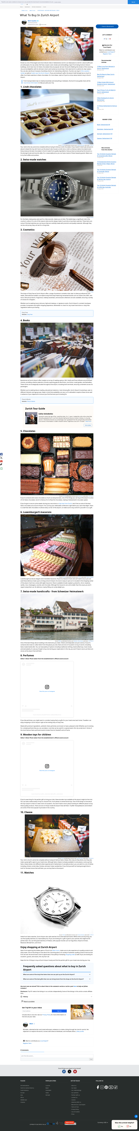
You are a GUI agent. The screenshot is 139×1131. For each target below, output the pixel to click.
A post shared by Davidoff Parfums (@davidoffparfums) (47, 714)
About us (73, 1085)
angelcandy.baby (80, 145)
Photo (63, 145)
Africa (22, 1097)
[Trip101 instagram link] (108, 39)
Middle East (24, 1100)
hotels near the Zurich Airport (40, 73)
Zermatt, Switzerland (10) (104, 134)
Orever (79, 577)
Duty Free (29, 314)
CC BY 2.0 (91, 145)
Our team (74, 1088)
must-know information (30, 83)
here (75, 986)
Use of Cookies (75, 1112)
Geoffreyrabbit (80, 858)
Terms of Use (75, 1107)
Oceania (23, 1102)
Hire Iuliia (88, 425)
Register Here (27, 1043)
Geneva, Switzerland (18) (104, 138)
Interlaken (48, 1090)
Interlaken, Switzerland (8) (105, 129)
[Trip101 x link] (106, 39)
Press (72, 1114)
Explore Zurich (69, 1122)
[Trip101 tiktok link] (116, 1087)
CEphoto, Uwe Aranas (78, 641)
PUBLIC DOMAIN (89, 577)
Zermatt (48, 1095)
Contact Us (74, 1097)
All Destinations (25, 1085)
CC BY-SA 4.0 (90, 496)
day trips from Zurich (65, 503)
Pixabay (91, 217)
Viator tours (55, 950)
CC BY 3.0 (91, 934)
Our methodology (76, 1090)
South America (24, 1090)
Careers (73, 1100)
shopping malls (70, 954)
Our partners (75, 1092)
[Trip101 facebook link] (104, 39)
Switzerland (41, 10)
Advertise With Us (76, 1102)
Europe (22, 1092)
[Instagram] (34, 1023)
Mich (31, 1024)
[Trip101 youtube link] (111, 1087)
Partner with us (75, 1095)
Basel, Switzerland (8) (103, 125)
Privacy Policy (46, 1015)
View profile (80, 1031)
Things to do (24, 10)
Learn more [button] (57, 2)
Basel (47, 1088)
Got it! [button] (133, 2)
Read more (88, 421)
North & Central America (27, 1088)
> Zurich (57, 10)
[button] (136, 1116)
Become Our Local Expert (78, 1104)
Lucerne (48, 1085)
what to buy (32, 10)
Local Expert (44, 1041)
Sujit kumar (80, 496)
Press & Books (31, 401)
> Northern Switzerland (49, 10)
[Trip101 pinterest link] (110, 39)
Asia (22, 1095)
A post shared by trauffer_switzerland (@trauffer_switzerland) (47, 794)
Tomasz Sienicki (81, 934)
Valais (47, 1092)
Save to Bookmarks (108, 26)
